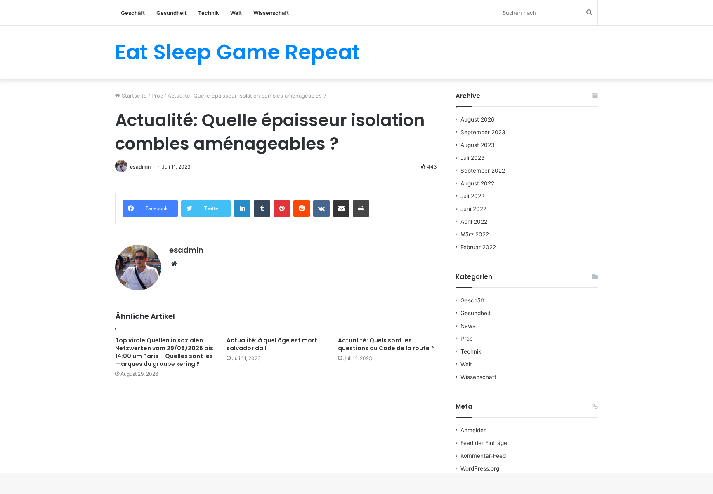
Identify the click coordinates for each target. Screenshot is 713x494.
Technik (208, 12)
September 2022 (482, 170)
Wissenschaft (271, 12)
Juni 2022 (473, 209)
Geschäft (133, 12)
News (467, 326)
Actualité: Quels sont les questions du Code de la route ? (386, 344)
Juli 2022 (472, 196)
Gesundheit (171, 12)
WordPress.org (479, 468)
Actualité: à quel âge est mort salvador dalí (272, 344)
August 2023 (477, 145)
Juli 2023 (472, 158)
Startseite (133, 95)
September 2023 (482, 132)
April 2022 (473, 221)
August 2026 (477, 119)
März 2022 (474, 234)
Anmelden (473, 430)
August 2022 (477, 183)
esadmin (140, 167)
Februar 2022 (478, 247)
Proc (157, 95)
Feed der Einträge (483, 443)
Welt (236, 12)
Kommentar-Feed (483, 455)
